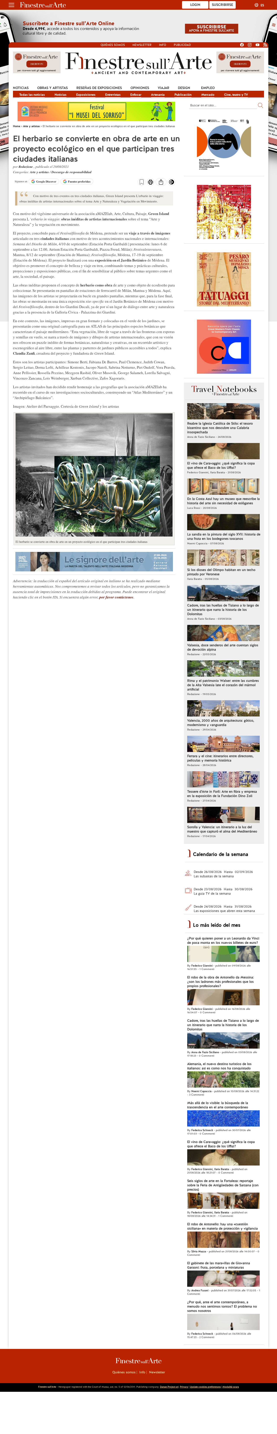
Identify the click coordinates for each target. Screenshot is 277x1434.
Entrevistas (113, 95)
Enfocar (135, 95)
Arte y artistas (40, 172)
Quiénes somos (113, 45)
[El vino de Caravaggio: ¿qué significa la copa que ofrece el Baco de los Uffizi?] (223, 451)
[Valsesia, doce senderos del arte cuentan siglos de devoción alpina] (223, 633)
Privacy (184, 1386)
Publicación (183, 95)
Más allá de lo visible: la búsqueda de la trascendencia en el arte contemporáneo (217, 1105)
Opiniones (139, 88)
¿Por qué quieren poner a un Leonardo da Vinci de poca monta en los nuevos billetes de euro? (223, 940)
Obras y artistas (52, 88)
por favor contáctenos (116, 597)
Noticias (21, 88)
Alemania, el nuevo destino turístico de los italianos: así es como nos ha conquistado (219, 1066)
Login (195, 5)
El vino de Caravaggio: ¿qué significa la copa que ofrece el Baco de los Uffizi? (221, 465)
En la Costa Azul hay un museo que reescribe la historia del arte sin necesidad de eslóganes (223, 501)
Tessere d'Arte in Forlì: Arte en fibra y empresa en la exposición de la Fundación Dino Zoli (222, 793)
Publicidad (182, 45)
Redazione (26, 166)
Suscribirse (222, 5)
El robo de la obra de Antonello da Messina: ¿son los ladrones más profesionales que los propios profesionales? (220, 981)
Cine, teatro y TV (236, 95)
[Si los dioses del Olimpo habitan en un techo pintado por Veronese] (223, 558)
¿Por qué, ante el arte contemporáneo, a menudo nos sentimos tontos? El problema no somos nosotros (222, 1306)
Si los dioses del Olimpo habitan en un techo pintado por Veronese (221, 572)
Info (162, 45)
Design (184, 88)
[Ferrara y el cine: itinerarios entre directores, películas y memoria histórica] (223, 744)
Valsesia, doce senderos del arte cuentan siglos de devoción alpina (222, 647)
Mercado (207, 95)
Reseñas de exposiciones (99, 88)
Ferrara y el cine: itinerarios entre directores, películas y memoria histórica (220, 758)
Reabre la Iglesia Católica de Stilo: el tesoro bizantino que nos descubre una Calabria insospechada (220, 427)
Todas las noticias (32, 95)
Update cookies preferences (205, 1386)
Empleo (208, 88)
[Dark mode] (171, 183)
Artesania (158, 95)
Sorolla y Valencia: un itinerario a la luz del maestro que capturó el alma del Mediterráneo (222, 829)
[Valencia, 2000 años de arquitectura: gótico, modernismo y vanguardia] (223, 709)
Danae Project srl (169, 1386)
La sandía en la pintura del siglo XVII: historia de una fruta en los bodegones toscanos (223, 536)
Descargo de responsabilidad (72, 172)
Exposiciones (85, 95)
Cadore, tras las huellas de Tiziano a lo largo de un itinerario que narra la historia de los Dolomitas (223, 609)
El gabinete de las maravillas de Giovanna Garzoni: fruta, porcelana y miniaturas (218, 1265)
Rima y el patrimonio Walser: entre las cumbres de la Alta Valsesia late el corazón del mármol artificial (223, 685)
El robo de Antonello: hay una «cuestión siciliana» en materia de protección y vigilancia (222, 1226)
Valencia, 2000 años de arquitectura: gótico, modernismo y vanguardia (220, 722)
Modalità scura (230, 1386)
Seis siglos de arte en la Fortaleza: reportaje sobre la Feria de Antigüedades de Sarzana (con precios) (223, 1185)
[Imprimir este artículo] (150, 182)
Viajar (163, 88)
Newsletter (141, 45)
